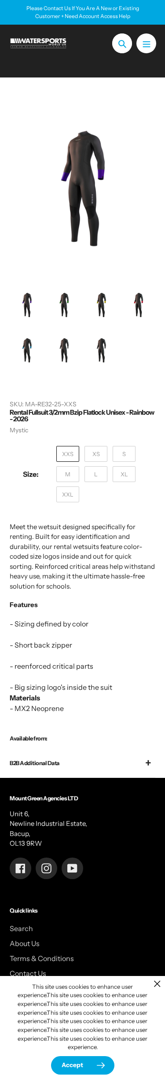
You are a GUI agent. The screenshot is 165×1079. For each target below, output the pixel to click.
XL (124, 474)
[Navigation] (146, 43)
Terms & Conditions (42, 958)
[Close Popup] (157, 983)
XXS (67, 453)
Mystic (19, 430)
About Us (25, 943)
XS (96, 453)
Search (21, 928)
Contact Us (28, 973)
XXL (67, 494)
